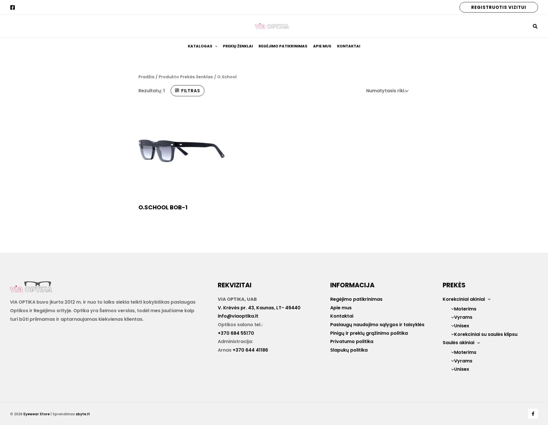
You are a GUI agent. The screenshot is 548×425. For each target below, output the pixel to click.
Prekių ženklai (238, 46)
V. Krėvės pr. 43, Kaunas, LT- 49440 (259, 307)
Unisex (461, 325)
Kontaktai (348, 46)
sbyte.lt (83, 414)
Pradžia (146, 77)
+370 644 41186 (250, 350)
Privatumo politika (351, 341)
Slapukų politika (349, 350)
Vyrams (463, 317)
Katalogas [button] (200, 46)
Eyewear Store (36, 414)
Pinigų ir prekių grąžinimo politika (369, 333)
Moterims (465, 309)
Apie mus (322, 46)
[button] (499, 7)
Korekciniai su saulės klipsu (485, 334)
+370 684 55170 (236, 333)
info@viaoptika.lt (238, 316)
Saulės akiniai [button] (458, 342)
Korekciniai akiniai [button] (464, 299)
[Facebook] (12, 7)
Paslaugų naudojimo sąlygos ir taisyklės (377, 324)
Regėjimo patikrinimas (283, 46)
